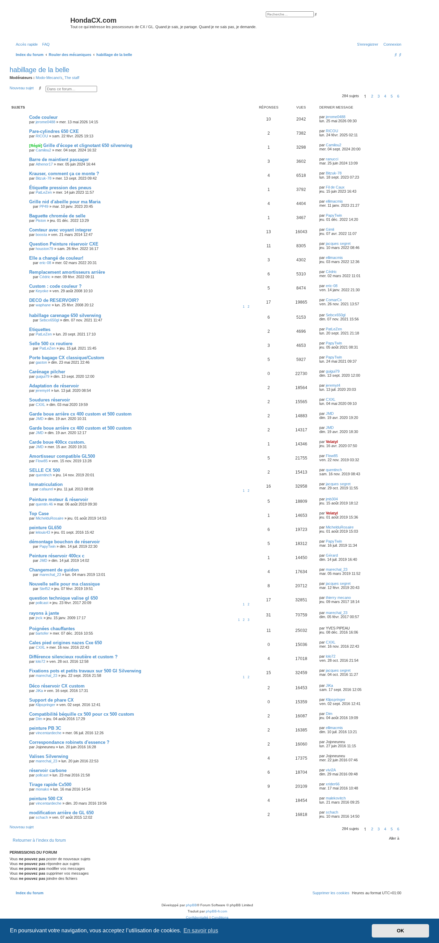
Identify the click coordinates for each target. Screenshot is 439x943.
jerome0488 (45, 122)
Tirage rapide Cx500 (50, 784)
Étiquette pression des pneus (60, 187)
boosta (41, 234)
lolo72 (40, 661)
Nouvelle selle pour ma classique (64, 584)
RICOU (42, 136)
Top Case (39, 513)
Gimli (330, 229)
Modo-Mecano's (49, 78)
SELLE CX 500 (44, 470)
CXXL (40, 404)
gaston (41, 362)
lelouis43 (43, 532)
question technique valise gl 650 (63, 598)
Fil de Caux (335, 187)
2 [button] (372, 96)
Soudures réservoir (49, 399)
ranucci (332, 159)
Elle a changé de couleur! (56, 258)
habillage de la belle (39, 69)
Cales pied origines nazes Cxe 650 (65, 642)
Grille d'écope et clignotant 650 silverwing (87, 145)
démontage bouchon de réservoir (64, 541)
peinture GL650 (45, 527)
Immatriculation (46, 484)
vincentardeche (48, 733)
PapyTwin (334, 215)
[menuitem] (44, 44)
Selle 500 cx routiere (50, 343)
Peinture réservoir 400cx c (56, 555)
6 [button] (398, 96)
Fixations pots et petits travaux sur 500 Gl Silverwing (85, 670)
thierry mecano (338, 597)
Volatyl (332, 442)
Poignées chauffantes (52, 628)
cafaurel (46, 489)
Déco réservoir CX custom (57, 686)
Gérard (332, 555)
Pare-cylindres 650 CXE (54, 131)
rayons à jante (44, 613)
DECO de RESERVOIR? (54, 300)
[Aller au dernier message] (347, 117)
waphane (43, 305)
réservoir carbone (48, 770)
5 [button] (392, 96)
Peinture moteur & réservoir (58, 499)
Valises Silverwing (48, 756)
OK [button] (400, 930)
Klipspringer (45, 705)
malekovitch (336, 798)
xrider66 (333, 784)
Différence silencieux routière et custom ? (73, 656)
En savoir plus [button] (200, 930)
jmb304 (332, 499)
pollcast (42, 603)
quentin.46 (44, 504)
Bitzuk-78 (43, 178)
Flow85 (42, 461)
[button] (403, 96)
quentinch (44, 475)
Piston (41, 220)
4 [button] (385, 96)
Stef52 (44, 589)
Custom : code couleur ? (55, 286)
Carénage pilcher (47, 371)
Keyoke (42, 291)
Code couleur (43, 117)
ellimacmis (334, 201)
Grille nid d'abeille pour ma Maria (64, 201)
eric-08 (45, 263)
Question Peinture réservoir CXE (63, 244)
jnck (39, 618)
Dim (39, 719)
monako (42, 789)
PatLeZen (44, 192)
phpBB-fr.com (216, 911)
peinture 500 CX (46, 798)
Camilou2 (43, 150)
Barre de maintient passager (59, 159)
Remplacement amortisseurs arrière (67, 272)
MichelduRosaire (49, 518)
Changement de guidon (54, 569)
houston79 (44, 249)
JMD (40, 419)
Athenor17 (44, 164)
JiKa (39, 691)
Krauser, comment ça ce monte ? (64, 173)
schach (42, 817)
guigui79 (42, 376)
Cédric (44, 277)
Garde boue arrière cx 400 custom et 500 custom (80, 414)
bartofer (42, 633)
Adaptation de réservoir (54, 385)
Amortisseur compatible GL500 (62, 456)
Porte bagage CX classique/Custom (66, 357)
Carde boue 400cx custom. (57, 442)
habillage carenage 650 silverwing (65, 315)
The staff (71, 78)
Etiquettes (39, 329)
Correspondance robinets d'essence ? (69, 742)
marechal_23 (50, 574)
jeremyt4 (43, 390)
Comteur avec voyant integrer (60, 229)
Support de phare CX (51, 700)
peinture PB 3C (45, 728)
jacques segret (338, 243)
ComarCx (334, 300)
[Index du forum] (40, 22)
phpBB (191, 905)
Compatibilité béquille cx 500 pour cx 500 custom (81, 714)
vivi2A (331, 770)
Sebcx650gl (49, 320)
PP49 (43, 206)
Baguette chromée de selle (57, 215)
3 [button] (379, 96)
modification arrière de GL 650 (61, 812)
